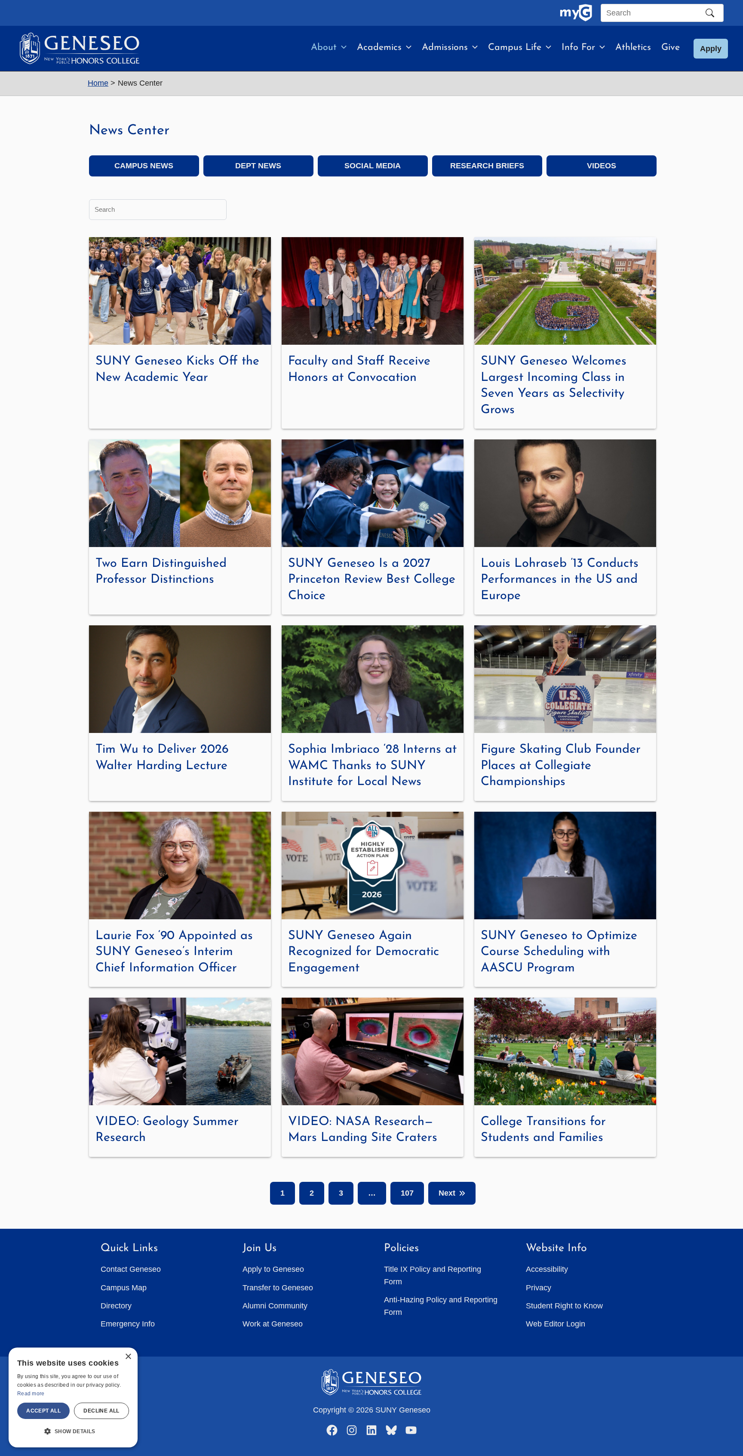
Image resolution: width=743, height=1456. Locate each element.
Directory (116, 1305)
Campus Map (124, 1287)
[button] (342, 47)
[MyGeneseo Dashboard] (576, 12)
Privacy (538, 1287)
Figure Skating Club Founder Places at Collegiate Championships (561, 765)
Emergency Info (128, 1324)
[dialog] (73, 1397)
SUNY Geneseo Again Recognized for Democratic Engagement (363, 952)
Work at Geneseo (273, 1324)
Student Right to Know (564, 1305)
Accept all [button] (43, 1411)
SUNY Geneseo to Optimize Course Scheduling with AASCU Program (559, 952)
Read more (31, 1394)
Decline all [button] (101, 1411)
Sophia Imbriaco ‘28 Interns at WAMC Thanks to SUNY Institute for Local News (372, 765)
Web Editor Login (555, 1324)
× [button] (128, 1357)
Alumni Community (275, 1305)
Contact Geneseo (131, 1269)
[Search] (709, 12)
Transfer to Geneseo (278, 1287)
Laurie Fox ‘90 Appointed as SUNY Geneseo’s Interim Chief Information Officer (174, 952)
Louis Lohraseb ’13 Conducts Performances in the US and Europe (560, 579)
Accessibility (547, 1269)
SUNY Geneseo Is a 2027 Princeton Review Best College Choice (371, 579)
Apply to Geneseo (273, 1269)
